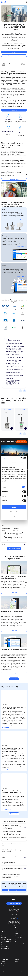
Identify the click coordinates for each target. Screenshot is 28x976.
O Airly (16, 933)
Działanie (3, 965)
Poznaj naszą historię (14, 179)
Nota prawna (18, 946)
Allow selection (14, 512)
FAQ (16, 963)
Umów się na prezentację (14, 52)
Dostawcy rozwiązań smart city (6, 936)
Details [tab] (14, 462)
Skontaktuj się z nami (15, 890)
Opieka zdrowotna (5, 954)
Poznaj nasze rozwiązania (14, 55)
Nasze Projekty (18, 935)
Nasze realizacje (19, 939)
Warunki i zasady (14, 972)
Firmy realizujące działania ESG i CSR (5, 949)
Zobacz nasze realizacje (14, 548)
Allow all (14, 507)
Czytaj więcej (20, 219)
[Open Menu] (26, 2)
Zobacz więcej (14, 679)
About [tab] (23, 462)
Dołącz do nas (14, 110)
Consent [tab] (5, 462)
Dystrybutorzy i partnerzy (7, 939)
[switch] (24, 491)
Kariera (16, 941)
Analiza (3, 963)
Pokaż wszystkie (21, 441)
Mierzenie (3, 961)
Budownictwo (4, 952)
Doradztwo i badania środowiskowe (6, 942)
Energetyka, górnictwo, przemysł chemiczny (6, 945)
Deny (14, 516)
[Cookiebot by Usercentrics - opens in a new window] (20, 458)
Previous (20, 390)
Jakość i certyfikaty (19, 937)
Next (24, 390)
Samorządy (4, 933)
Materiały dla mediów (20, 944)
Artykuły (17, 961)
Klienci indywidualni (5, 956)
